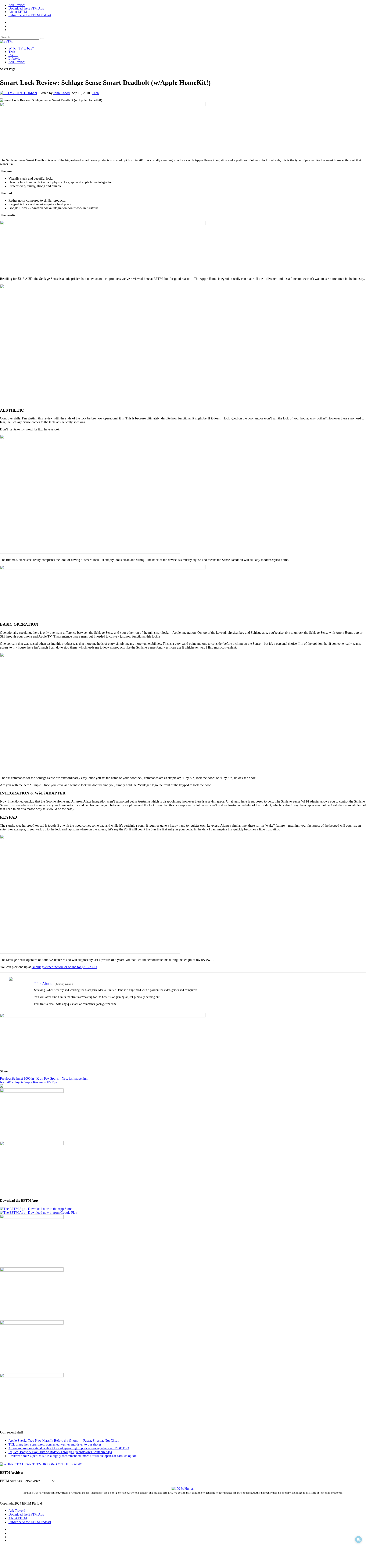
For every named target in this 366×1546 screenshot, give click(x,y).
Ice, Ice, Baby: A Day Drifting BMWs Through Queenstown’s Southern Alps (60, 1452)
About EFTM (17, 12)
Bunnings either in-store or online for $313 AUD (64, 967)
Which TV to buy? (21, 48)
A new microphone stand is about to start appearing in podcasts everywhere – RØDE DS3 (68, 1448)
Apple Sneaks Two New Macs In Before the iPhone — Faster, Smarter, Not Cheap (63, 1440)
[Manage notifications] (358, 1539)
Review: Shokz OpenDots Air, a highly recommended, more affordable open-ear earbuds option (72, 1456)
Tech (11, 52)
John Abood (61, 93)
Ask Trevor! (16, 5)
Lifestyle (14, 58)
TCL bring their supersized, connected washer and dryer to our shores (54, 1444)
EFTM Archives (11, 1481)
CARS (13, 55)
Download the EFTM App (26, 8)
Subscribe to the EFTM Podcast (29, 15)
